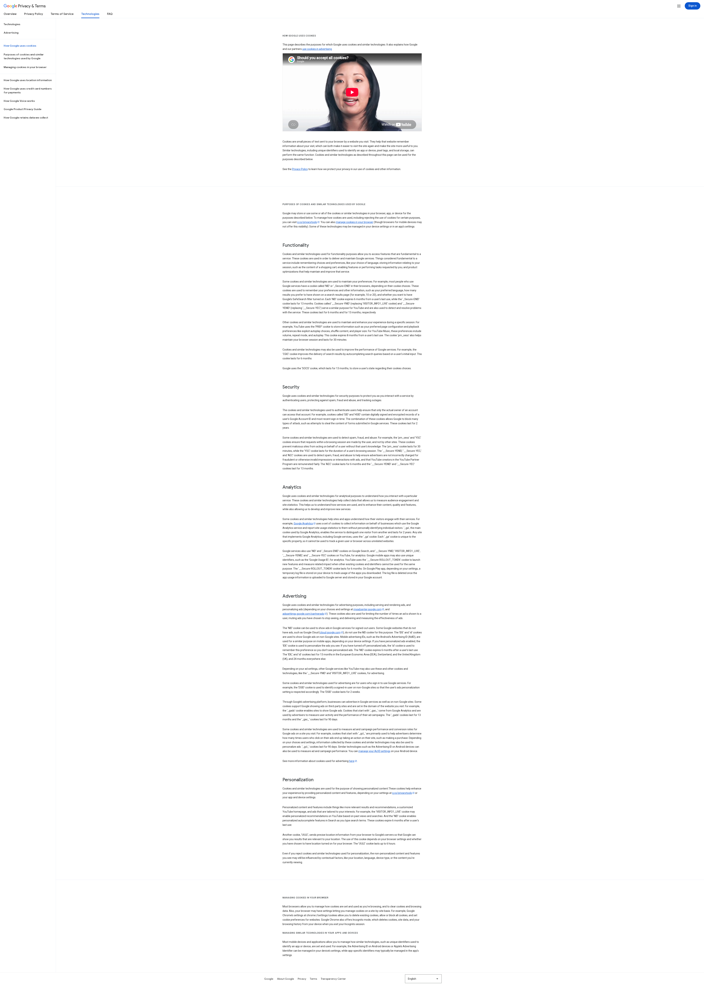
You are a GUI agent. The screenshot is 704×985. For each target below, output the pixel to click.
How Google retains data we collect (26, 117)
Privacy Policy (33, 14)
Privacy (302, 978)
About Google (285, 978)
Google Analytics (303, 523)
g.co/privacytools (307, 222)
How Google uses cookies (20, 45)
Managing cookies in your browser (25, 67)
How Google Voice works (19, 101)
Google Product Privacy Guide (22, 109)
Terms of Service (62, 14)
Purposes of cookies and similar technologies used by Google (24, 56)
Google (268, 978)
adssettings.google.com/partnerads (303, 613)
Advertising (11, 32)
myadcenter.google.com (367, 609)
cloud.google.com (330, 632)
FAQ (110, 14)
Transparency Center (333, 978)
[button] (679, 6)
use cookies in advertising (317, 49)
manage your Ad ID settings (374, 751)
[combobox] (423, 978)
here (351, 761)
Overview (10, 14)
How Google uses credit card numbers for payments (28, 90)
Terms (313, 978)
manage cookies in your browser (354, 222)
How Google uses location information (28, 80)
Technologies (90, 14)
